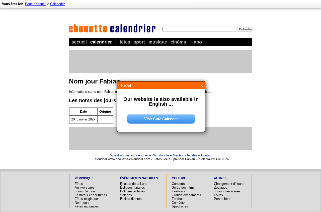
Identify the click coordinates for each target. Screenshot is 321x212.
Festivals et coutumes (91, 195)
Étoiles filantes (131, 199)
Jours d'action (85, 191)
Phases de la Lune (133, 184)
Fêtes (125, 42)
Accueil (79, 42)
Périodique (84, 178)
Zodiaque (220, 187)
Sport (139, 42)
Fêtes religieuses (87, 199)
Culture (179, 178)
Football (177, 199)
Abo (198, 42)
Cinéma (178, 42)
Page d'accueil (35, 4)
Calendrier (101, 42)
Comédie (178, 202)
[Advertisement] (160, 61)
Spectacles (180, 206)
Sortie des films (183, 187)
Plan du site (160, 155)
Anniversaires (85, 187)
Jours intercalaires (227, 191)
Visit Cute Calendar (161, 119)
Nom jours (82, 202)
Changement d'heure (229, 184)
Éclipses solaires (132, 191)
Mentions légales (185, 155)
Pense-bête (222, 199)
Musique (157, 42)
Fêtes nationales (87, 206)
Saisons (126, 195)
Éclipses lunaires (132, 187)
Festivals (178, 191)
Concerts (178, 184)
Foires (218, 195)
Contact (206, 155)
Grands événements (186, 195)
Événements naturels (139, 178)
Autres (220, 178)
